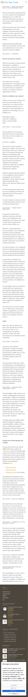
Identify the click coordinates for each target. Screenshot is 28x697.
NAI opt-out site (11, 470)
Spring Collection (10, 635)
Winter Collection (10, 641)
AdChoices (6, 451)
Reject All (14, 688)
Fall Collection (9, 632)
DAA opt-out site (11, 467)
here (20, 110)
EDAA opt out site (11, 472)
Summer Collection (10, 637)
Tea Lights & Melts (10, 639)
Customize (14, 685)
